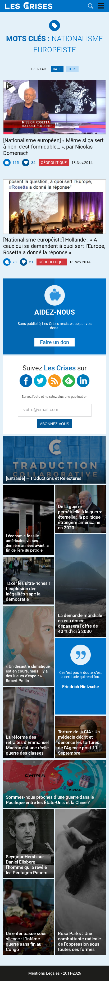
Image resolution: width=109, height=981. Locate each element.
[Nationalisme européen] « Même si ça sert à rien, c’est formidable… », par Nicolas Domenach (53, 146)
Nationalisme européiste (54, 44)
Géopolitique (54, 162)
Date (57, 69)
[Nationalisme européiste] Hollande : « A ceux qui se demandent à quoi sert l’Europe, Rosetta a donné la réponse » (54, 246)
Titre (72, 69)
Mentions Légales (44, 973)
